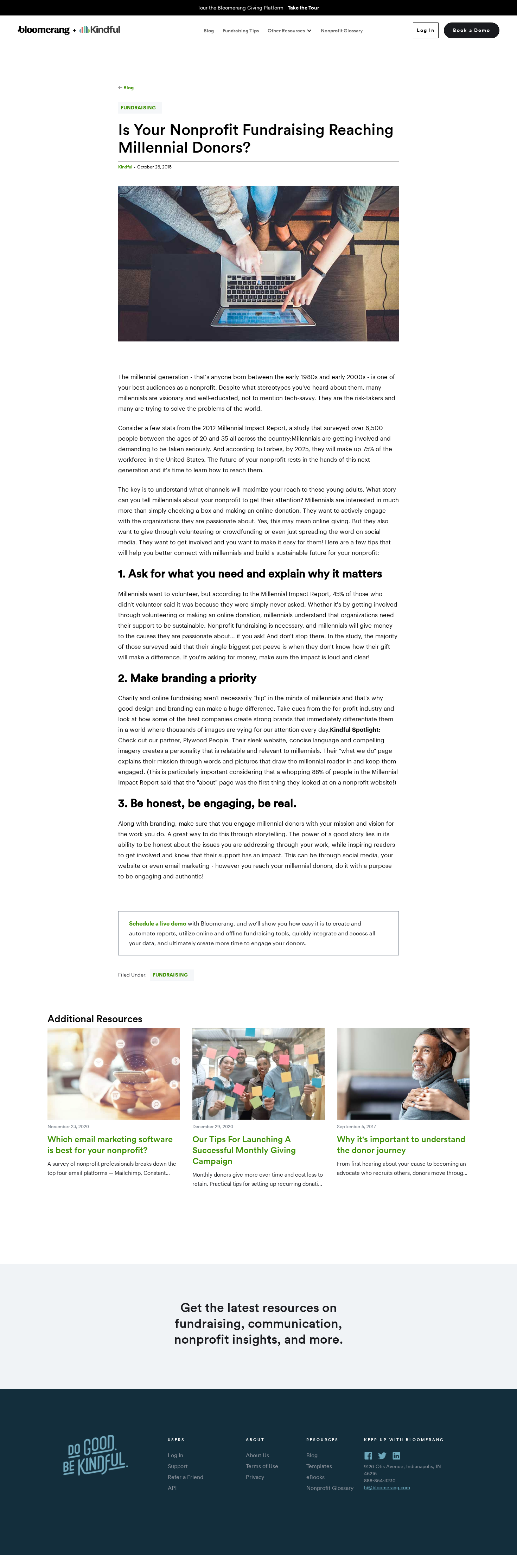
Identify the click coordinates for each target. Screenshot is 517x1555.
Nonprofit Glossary (342, 30)
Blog (209, 30)
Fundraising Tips (241, 30)
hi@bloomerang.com (387, 1487)
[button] (289, 30)
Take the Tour (303, 8)
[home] (69, 30)
